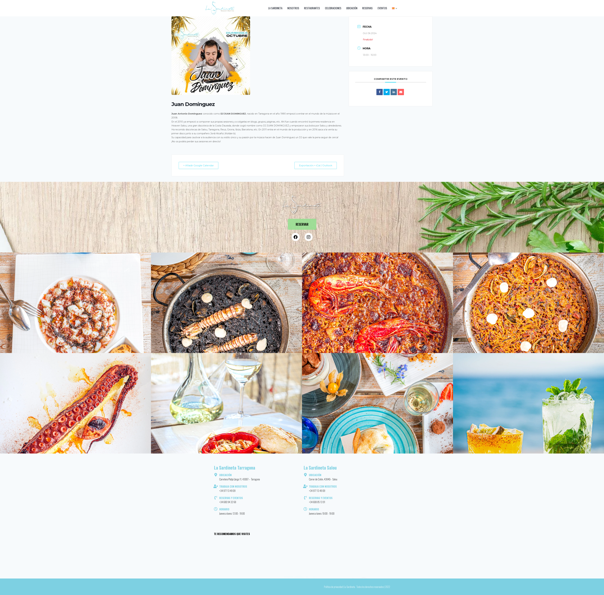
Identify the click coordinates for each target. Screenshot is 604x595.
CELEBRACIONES (333, 8)
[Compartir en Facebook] (379, 92)
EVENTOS (382, 8)
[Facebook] (295, 237)
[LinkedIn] (394, 92)
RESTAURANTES (312, 8)
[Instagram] (309, 237)
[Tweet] (386, 92)
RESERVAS (367, 8)
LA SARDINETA (275, 8)
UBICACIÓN (351, 8)
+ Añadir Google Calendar (198, 165)
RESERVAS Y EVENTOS (231, 498)
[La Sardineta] (220, 8)
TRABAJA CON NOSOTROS (233, 486)
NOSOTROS (293, 8)
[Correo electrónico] (401, 92)
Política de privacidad (333, 587)
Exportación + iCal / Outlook (315, 165)
